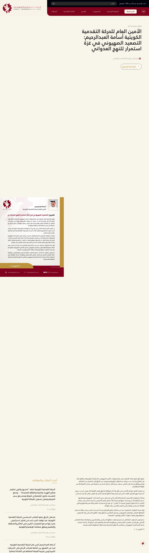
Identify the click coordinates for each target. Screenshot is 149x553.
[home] (22, 8)
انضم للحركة (130, 11)
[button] (143, 543)
